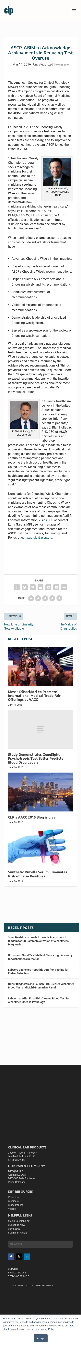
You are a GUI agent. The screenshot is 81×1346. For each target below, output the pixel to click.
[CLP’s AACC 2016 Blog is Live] (40, 792)
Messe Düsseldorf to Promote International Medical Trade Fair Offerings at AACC (34, 696)
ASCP (49, 520)
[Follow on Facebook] (11, 1256)
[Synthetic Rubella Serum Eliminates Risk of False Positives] (40, 847)
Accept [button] (40, 1338)
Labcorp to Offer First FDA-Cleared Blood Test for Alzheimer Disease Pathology (39, 1000)
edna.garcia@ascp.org (36, 537)
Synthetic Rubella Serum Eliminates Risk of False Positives (37, 874)
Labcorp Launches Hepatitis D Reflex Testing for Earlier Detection (38, 971)
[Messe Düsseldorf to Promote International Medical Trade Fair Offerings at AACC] (40, 666)
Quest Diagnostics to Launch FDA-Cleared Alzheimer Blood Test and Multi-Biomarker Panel (41, 985)
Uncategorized (43, 64)
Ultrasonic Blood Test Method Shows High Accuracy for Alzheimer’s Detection (40, 957)
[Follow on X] (19, 1256)
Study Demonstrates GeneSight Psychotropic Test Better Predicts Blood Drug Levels (35, 758)
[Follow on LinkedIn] (27, 1256)
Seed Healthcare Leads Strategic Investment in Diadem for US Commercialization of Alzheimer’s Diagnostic (38, 941)
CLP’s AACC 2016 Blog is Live (32, 817)
